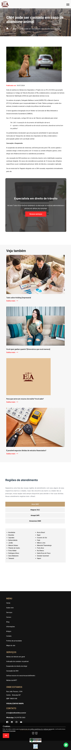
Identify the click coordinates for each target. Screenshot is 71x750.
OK (6, 735)
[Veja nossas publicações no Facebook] (7, 722)
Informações (10, 627)
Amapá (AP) (35, 515)
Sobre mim (10, 608)
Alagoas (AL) (35, 510)
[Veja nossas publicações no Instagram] (16, 722)
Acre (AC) (35, 504)
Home (8, 603)
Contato (8, 636)
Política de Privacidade (9, 731)
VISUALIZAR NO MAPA (15, 703)
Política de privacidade (14, 641)
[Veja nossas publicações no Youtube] (21, 722)
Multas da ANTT (11, 680)
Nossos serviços (35, 214)
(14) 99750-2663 (15, 717)
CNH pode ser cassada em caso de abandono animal (40, 29)
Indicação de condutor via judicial (17, 661)
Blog (14, 29)
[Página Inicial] (7, 29)
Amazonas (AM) (35, 521)
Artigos (8, 631)
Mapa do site (10, 645)
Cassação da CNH (12, 671)
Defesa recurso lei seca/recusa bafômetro (20, 675)
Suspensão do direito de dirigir (16, 666)
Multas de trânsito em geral (15, 657)
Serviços (9, 612)
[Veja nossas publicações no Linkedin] (12, 722)
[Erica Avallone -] (5, 6)
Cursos (8, 617)
